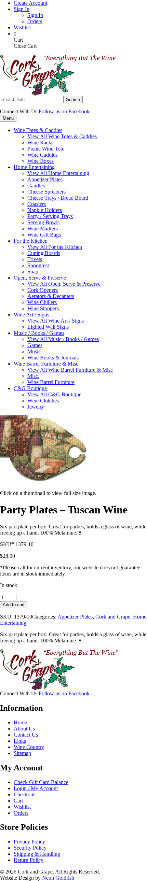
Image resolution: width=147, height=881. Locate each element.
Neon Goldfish (58, 878)
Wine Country (29, 747)
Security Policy (30, 848)
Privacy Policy (29, 841)
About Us (24, 728)
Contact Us (26, 735)
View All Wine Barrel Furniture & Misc (70, 370)
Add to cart (14, 604)
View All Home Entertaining (58, 173)
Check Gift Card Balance (41, 782)
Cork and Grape (112, 617)
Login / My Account (36, 788)
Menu (8, 118)
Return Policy (28, 860)
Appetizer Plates (75, 617)
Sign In (21, 9)
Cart (18, 801)
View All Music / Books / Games (63, 339)
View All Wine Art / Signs (55, 321)
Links (20, 741)
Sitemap (22, 753)
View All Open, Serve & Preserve (64, 284)
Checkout (24, 794)
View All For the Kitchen (54, 247)
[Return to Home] (59, 94)
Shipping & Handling (37, 854)
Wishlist (22, 27)
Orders (34, 21)
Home (20, 722)
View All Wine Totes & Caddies (62, 136)
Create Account (30, 3)
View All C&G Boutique (54, 394)
